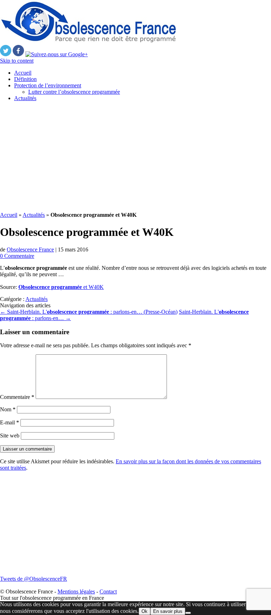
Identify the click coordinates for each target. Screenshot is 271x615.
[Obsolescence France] (88, 42)
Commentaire (17, 397)
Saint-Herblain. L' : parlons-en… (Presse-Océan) (88, 312)
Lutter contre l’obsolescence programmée (74, 92)
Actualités (25, 98)
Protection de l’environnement (47, 85)
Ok (144, 611)
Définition (25, 79)
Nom (8, 409)
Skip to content (17, 61)
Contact (108, 591)
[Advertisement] (135, 156)
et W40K (61, 287)
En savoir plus (167, 611)
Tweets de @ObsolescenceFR (33, 579)
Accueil (22, 73)
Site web (9, 436)
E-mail (9, 422)
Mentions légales (76, 591)
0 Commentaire (17, 256)
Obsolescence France (30, 249)
